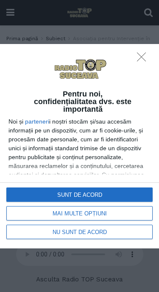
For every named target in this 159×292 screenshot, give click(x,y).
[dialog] (79, 146)
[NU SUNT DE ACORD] (144, 59)
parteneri (37, 121)
